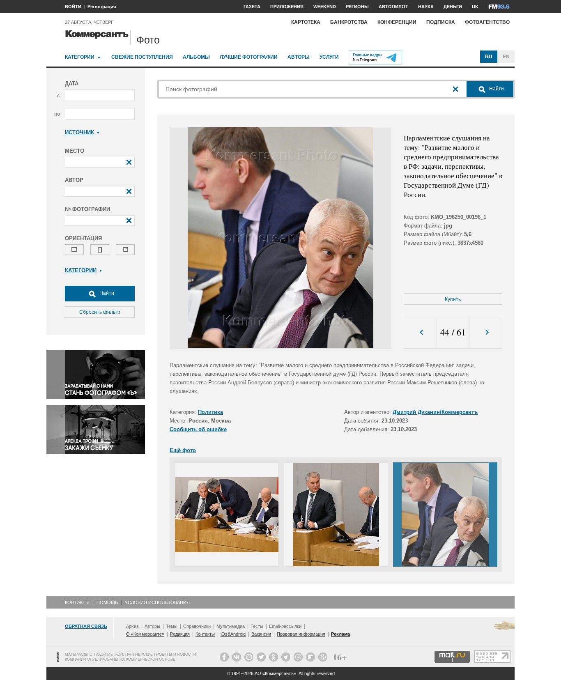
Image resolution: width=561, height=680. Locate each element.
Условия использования (157, 602)
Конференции (396, 22)
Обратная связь (86, 626)
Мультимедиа (230, 626)
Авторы (298, 57)
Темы (171, 626)
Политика (210, 412)
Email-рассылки (285, 626)
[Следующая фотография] (485, 332)
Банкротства (349, 22)
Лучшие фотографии (249, 57)
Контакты (77, 602)
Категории (79, 57)
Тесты (257, 626)
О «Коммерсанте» (145, 634)
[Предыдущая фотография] (420, 332)
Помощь (107, 602)
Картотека (305, 22)
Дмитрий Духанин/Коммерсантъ (435, 412)
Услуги (329, 57)
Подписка (440, 22)
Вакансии (261, 634)
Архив (132, 626)
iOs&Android (233, 634)
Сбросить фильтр (99, 312)
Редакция (180, 634)
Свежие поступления (142, 57)
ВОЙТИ (73, 6)
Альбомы (196, 57)
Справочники (197, 626)
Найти (106, 293)
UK (475, 6)
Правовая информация (301, 634)
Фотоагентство (487, 22)
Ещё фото (183, 450)
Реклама (340, 634)
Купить (453, 299)
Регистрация (101, 6)
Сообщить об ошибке (198, 429)
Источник (79, 132)
